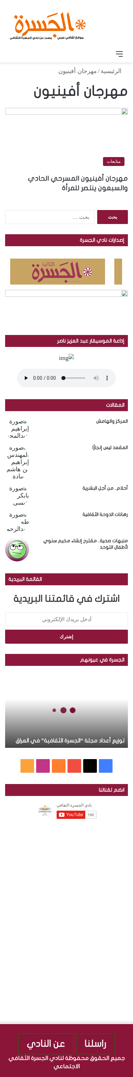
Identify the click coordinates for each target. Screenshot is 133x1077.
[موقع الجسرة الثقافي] (47, 23)
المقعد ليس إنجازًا (110, 447)
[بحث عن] (13, 54)
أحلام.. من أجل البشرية (105, 488)
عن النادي (46, 1044)
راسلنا (95, 1044)
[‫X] (90, 766)
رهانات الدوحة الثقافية (105, 514)
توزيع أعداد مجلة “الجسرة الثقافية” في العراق (70, 740)
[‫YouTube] (74, 766)
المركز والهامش (112, 421)
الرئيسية (112, 71)
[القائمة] (119, 54)
